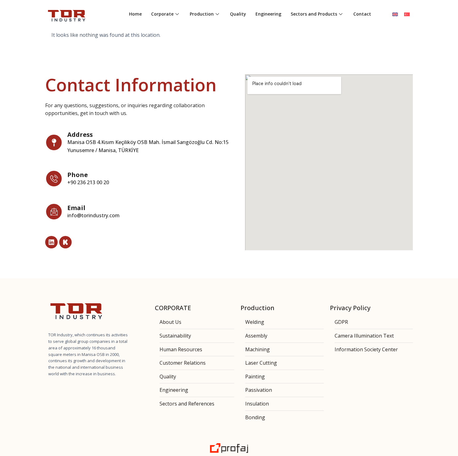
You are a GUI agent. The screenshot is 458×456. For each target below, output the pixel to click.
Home (135, 14)
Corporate (162, 14)
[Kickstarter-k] (65, 242)
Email (76, 208)
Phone (77, 174)
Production (202, 14)
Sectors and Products (314, 14)
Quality (238, 14)
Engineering (268, 14)
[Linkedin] (51, 242)
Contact (362, 14)
